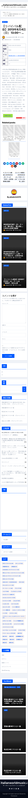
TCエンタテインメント (8, 585)
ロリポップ (22, 630)
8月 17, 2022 (18, 257)
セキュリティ (6, 607)
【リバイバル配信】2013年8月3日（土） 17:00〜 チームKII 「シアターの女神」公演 (19, 177)
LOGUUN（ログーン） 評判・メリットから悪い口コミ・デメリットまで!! (13, 446)
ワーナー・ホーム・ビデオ (9, 633)
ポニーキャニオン (7, 624)
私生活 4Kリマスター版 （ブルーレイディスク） (13, 771)
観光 (12, 639)
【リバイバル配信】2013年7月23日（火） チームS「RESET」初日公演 (13, 281)
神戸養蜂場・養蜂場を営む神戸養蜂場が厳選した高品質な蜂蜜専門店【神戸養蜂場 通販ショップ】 (14, 440)
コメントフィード (6, 666)
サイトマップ (5, 462)
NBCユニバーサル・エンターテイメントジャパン (13, 572)
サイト (4, 339)
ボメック (5, 22)
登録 (3, 655)
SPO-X (21, 582)
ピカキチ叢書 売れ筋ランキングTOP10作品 (13, 482)
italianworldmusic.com (15, 5)
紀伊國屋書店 (19, 636)
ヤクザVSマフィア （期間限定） (10, 435)
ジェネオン (6, 603)
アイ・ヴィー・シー (8, 588)
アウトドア (18, 588)
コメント (5, 303)
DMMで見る (8, 115)
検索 (4, 383)
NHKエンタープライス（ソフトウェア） (11, 576)
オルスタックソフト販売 (8, 594)
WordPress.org (6, 670)
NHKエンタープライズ (8, 579)
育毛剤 (5, 639)
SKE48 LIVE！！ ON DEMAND (12, 39)
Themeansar (14, 796)
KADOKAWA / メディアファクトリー (11, 569)
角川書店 (19, 639)
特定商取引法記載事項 (7, 478)
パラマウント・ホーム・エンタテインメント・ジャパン (13, 617)
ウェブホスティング (16, 591)
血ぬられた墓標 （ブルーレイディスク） (12, 421)
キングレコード (7, 600)
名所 (20, 633)
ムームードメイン (18, 624)
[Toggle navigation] (2, 5)
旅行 (5, 636)
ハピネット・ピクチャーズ (18, 610)
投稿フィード (5, 662)
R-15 (18, 687)
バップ (5, 613)
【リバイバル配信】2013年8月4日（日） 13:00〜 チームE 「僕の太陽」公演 (14, 32)
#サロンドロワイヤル (8, 563)
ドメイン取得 (15, 607)
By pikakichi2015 (10, 37)
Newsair (22, 794)
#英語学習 (6, 566)
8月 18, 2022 (18, 230)
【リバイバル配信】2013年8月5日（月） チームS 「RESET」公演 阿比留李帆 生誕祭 (8, 177)
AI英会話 (14, 566)
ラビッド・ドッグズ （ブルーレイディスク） (13, 466)
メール (4, 332)
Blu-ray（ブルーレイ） (10, 687)
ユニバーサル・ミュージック (9, 630)
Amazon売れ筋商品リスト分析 (10, 458)
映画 (11, 636)
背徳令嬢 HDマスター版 (8, 408)
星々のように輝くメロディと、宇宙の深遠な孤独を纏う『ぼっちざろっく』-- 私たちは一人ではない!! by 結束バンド (14, 453)
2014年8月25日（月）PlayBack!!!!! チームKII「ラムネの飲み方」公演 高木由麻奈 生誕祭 (14, 254)
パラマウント (13, 613)
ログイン (4, 659)
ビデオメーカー (7, 620)
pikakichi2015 (15, 197)
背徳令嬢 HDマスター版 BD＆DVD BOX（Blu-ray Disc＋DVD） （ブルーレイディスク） (14, 403)
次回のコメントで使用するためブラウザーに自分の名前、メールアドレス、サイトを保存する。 (13, 350)
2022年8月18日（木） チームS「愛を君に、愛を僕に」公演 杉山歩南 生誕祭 (13, 226)
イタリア (6, 591)
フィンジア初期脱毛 (18, 620)
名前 (4, 325)
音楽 (5, 642)
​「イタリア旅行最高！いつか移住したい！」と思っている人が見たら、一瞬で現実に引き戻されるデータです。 (14, 473)
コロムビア (16, 600)
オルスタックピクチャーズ (9, 597)
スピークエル (14, 603)
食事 (11, 642)
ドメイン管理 (6, 610)
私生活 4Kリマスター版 (8, 411)
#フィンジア (19, 563)
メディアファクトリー (8, 627)
